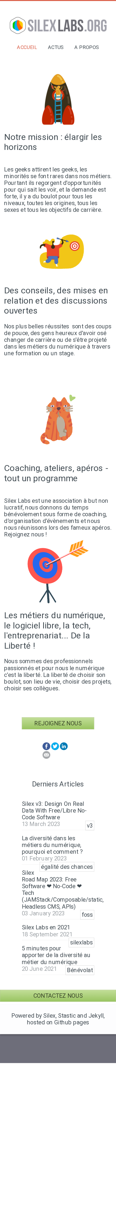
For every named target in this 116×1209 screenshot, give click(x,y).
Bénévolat (80, 970)
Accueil (27, 47)
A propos (86, 47)
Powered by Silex (33, 1015)
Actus (56, 47)
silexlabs (81, 942)
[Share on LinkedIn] (64, 749)
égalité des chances (67, 866)
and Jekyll (90, 1015)
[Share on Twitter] (55, 749)
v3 (90, 825)
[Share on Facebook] (46, 749)
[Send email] (46, 757)
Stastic (67, 1015)
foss (87, 915)
